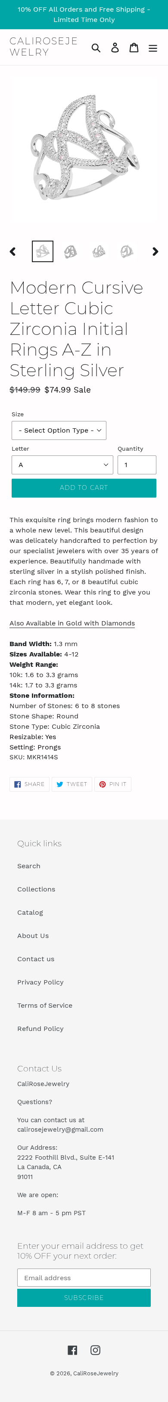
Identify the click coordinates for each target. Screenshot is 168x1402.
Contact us (35, 959)
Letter (20, 448)
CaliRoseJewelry (43, 47)
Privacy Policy (40, 982)
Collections (36, 889)
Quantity (130, 448)
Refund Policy (40, 1028)
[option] (43, 251)
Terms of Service (44, 1005)
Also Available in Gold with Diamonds (72, 623)
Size (18, 414)
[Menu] (152, 47)
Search (28, 866)
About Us (33, 936)
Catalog (30, 912)
